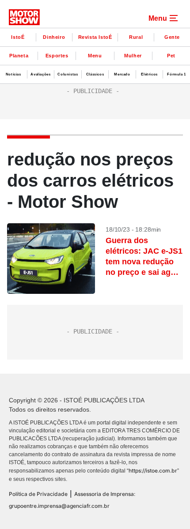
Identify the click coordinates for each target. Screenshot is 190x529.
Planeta (18, 55)
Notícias (13, 74)
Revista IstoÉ (95, 37)
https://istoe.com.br (153, 470)
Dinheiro (54, 37)
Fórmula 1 (176, 74)
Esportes (57, 55)
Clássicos (95, 74)
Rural (136, 37)
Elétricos (149, 74)
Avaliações (40, 74)
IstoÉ (17, 37)
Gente (172, 37)
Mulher (133, 55)
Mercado (122, 74)
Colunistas (67, 74)
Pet (171, 55)
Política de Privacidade (38, 494)
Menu (95, 55)
